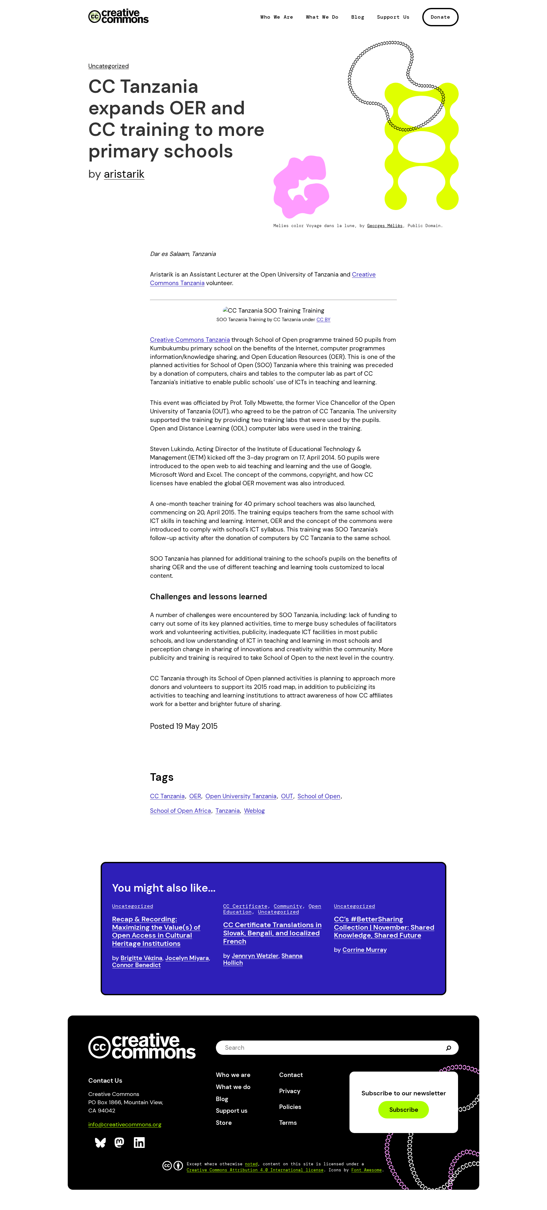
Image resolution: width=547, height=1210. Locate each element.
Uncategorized (108, 66)
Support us (232, 1111)
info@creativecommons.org (124, 1124)
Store (224, 1123)
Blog (357, 17)
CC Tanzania (167, 796)
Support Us (393, 17)
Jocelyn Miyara (187, 958)
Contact (291, 1075)
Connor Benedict (136, 965)
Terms (288, 1123)
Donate (440, 17)
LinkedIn (139, 1142)
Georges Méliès (385, 225)
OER (195, 796)
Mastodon (120, 1142)
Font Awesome (366, 1170)
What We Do (322, 17)
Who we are (233, 1075)
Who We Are (277, 17)
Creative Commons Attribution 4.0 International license (255, 1170)
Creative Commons (118, 16)
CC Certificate (245, 906)
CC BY (323, 319)
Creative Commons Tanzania (190, 340)
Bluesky (100, 1142)
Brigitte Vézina (141, 958)
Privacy (289, 1091)
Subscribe (403, 1110)
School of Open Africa (180, 811)
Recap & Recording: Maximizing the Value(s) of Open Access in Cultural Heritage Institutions (156, 931)
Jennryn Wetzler (255, 956)
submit (449, 1047)
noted (251, 1164)
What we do (233, 1087)
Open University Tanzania (240, 796)
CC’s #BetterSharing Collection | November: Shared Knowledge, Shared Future (384, 927)
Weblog (254, 811)
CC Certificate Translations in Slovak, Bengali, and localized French (272, 933)
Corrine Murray (365, 950)
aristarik (124, 174)
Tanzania (228, 811)
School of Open (319, 796)
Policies (290, 1107)
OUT (287, 796)
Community (288, 906)
